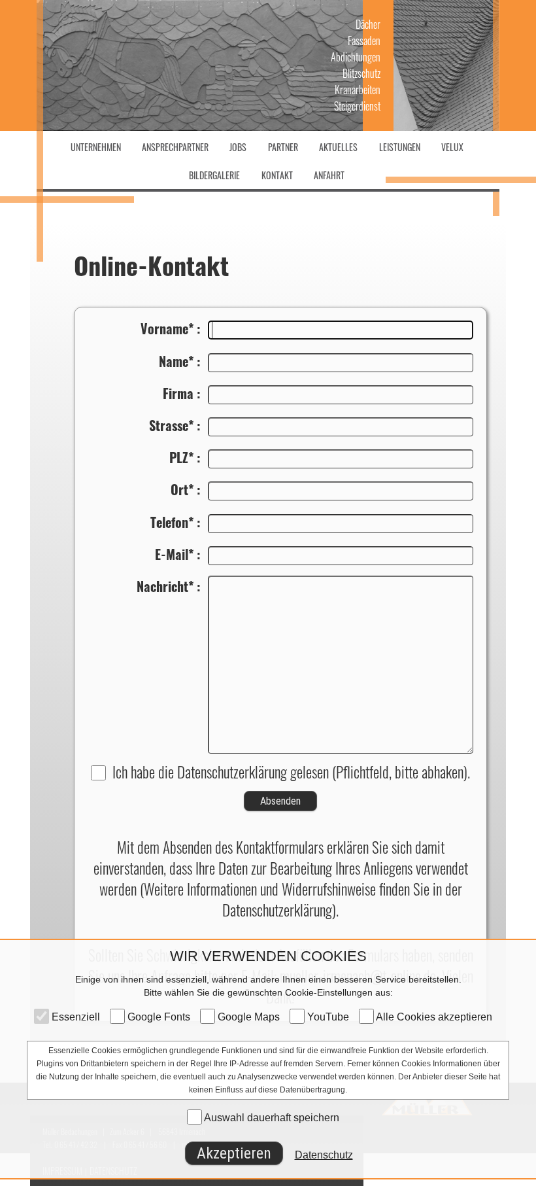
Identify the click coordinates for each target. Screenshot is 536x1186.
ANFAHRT (329, 175)
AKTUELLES (338, 147)
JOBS (237, 147)
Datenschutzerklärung (232, 772)
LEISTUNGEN (399, 147)
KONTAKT (277, 175)
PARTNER (283, 147)
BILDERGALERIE (214, 175)
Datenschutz (324, 1154)
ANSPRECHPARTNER (175, 147)
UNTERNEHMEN (96, 147)
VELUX (452, 147)
